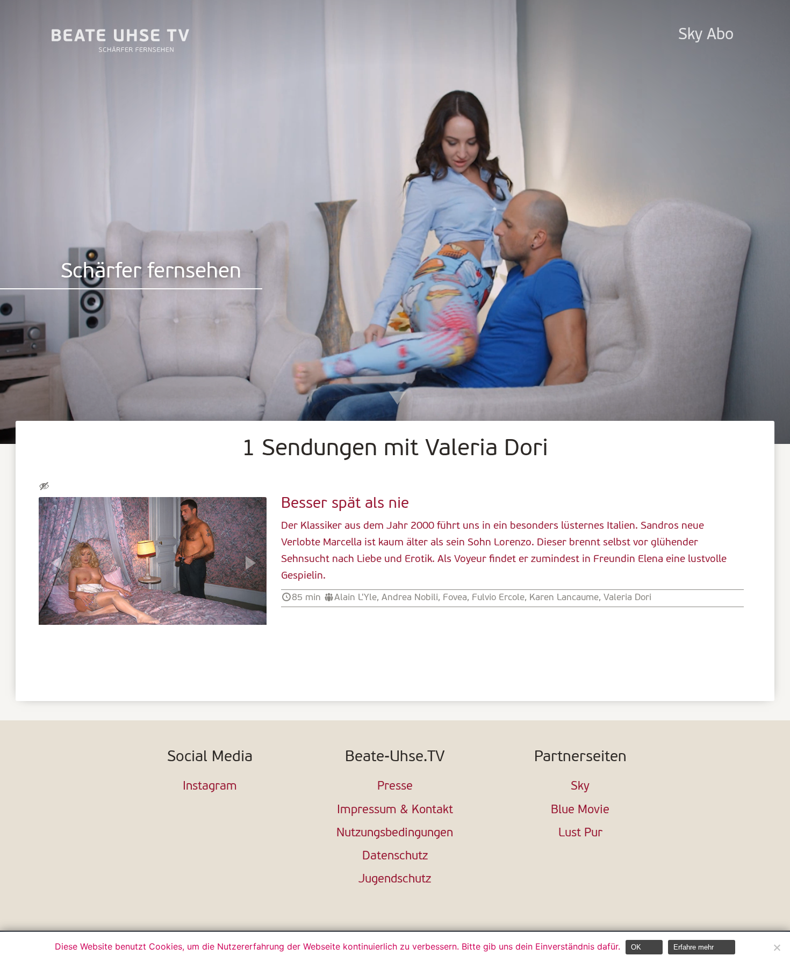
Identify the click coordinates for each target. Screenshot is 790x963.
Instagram (210, 786)
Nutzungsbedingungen (394, 833)
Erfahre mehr (693, 947)
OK (636, 947)
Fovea (455, 597)
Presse (395, 786)
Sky (580, 786)
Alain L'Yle (355, 597)
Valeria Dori (627, 597)
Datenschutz (395, 856)
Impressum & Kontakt (395, 810)
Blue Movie (580, 810)
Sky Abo (706, 35)
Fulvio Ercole (498, 597)
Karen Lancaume (564, 597)
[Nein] (776, 947)
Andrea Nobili (410, 597)
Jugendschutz (394, 879)
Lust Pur (580, 833)
